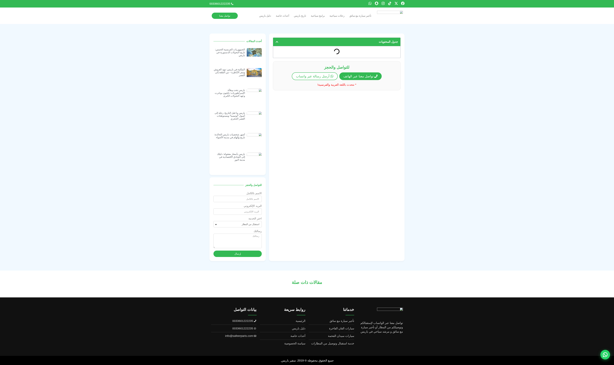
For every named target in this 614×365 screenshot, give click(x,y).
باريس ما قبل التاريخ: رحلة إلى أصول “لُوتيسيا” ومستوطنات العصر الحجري (230, 116)
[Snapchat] (376, 3)
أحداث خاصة (282, 15)
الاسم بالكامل (254, 193)
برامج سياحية (318, 15)
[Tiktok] (389, 3)
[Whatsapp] (370, 3)
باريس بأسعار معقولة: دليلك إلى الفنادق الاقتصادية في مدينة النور (231, 157)
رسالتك (258, 231)
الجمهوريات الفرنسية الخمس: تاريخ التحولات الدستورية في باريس (230, 52)
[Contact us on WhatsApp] (605, 356)
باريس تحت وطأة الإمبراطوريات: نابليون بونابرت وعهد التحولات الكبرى (230, 93)
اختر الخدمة (255, 218)
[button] (277, 41)
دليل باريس (265, 15)
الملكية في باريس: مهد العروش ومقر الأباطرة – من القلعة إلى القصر (229, 72)
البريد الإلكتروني (253, 206)
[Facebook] (403, 3)
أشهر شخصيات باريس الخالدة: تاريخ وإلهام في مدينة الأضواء (229, 136)
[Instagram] (383, 3)
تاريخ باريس (300, 15)
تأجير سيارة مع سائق (360, 15)
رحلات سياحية (337, 15)
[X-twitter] (396, 3)
